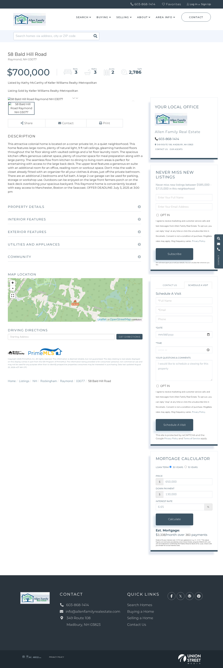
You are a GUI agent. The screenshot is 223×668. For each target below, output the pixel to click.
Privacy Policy (198, 241)
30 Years (177, 467)
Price (159, 476)
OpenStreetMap (120, 319)
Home (12, 381)
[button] (95, 36)
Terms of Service (192, 438)
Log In (193, 4)
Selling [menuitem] (122, 17)
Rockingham (48, 381)
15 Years (192, 467)
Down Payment (165, 488)
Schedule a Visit (198, 285)
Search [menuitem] (82, 17)
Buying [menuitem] (102, 17)
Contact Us (161, 149)
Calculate (174, 519)
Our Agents (176, 149)
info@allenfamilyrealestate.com (93, 611)
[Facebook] (171, 596)
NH (35, 381)
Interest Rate (164, 501)
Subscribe (175, 254)
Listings (24, 381)
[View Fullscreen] (12, 295)
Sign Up (206, 4)
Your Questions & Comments (173, 357)
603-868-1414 (144, 4)
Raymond (66, 381)
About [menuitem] (142, 17)
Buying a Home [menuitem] (140, 611)
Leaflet (102, 319)
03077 (80, 381)
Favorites (173, 4)
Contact (196, 17)
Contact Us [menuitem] (136, 624)
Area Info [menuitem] (164, 17)
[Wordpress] (189, 596)
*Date (159, 327)
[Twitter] (180, 596)
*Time (159, 343)
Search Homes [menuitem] (139, 605)
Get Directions (129, 336)
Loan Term (162, 467)
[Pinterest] (198, 596)
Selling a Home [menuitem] (140, 618)
